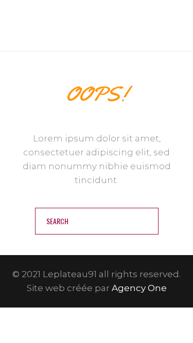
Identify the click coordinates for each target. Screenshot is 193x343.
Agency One (139, 288)
